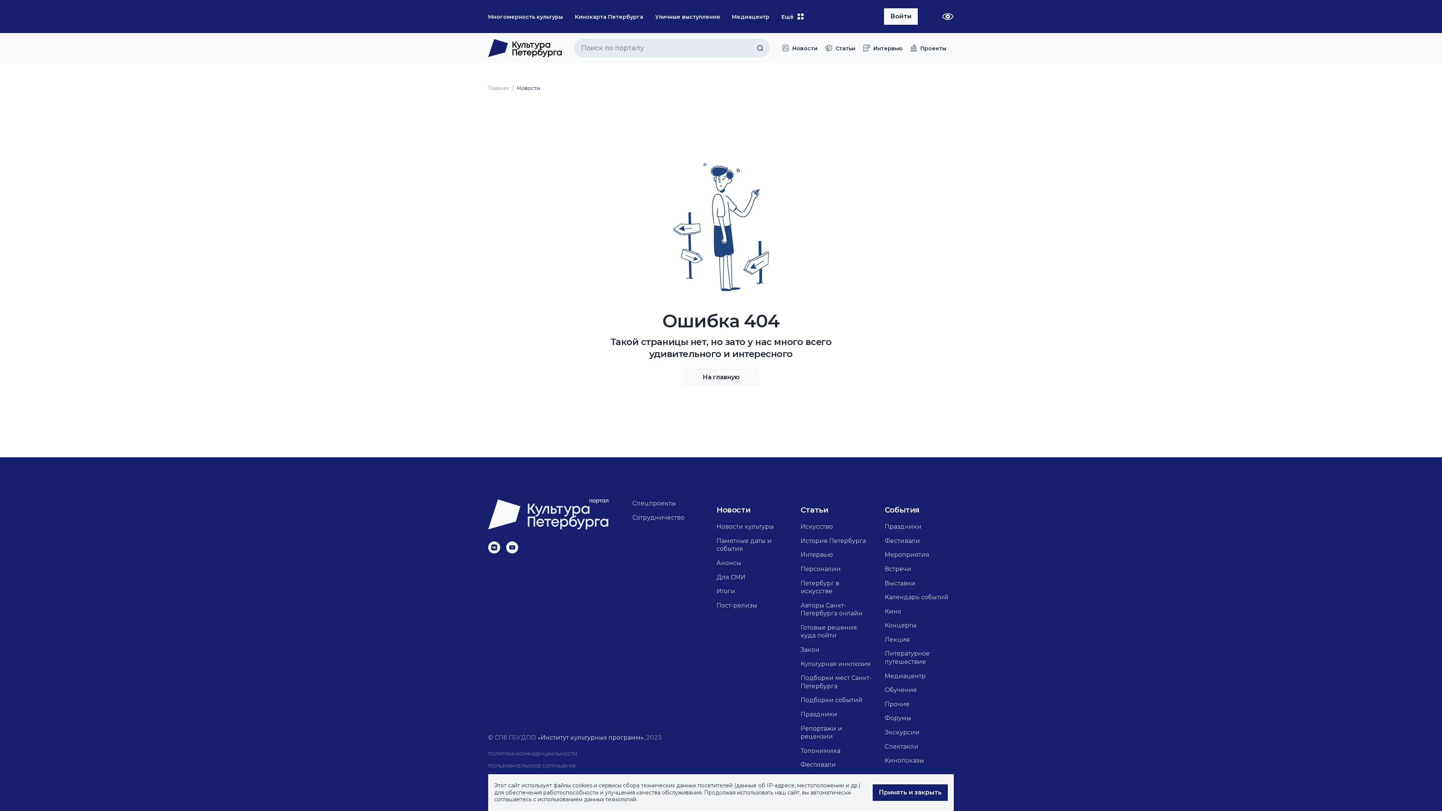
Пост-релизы (736, 605)
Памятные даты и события (744, 545)
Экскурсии (902, 732)
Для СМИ (730, 577)
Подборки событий (832, 700)
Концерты (901, 625)
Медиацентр (905, 676)
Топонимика (820, 750)
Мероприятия (907, 554)
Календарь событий (917, 597)
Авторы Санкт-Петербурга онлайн (832, 609)
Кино (893, 611)
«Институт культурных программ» (591, 737)
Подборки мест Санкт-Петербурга (836, 682)
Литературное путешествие (907, 657)
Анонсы (728, 563)
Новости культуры (745, 526)
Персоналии (821, 569)
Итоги (725, 591)
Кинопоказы (904, 760)
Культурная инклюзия (836, 664)
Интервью (817, 554)
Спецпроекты (654, 503)
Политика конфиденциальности (532, 754)
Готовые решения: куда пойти (829, 631)
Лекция (897, 639)
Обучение (901, 689)
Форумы (898, 718)
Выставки (900, 583)
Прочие (897, 704)
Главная (498, 88)
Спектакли (902, 746)
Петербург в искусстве (820, 587)
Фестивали (818, 764)
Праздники (819, 714)
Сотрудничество (658, 517)
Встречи (898, 569)
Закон (810, 649)
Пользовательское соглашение (532, 766)
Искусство (817, 526)
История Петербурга (833, 540)
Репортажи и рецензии (821, 732)
